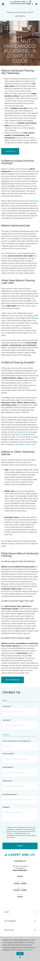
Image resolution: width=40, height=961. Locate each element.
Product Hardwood (12, 26)
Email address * (7, 767)
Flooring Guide (18, 24)
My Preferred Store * (9, 794)
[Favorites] (32, 4)
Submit (20, 846)
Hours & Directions (20, 870)
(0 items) (36, 4)
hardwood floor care (26, 444)
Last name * (6, 720)
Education (9, 930)
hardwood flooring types (27, 432)
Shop (7, 912)
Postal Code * (7, 781)
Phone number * (8, 753)
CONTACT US (10, 151)
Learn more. (28, 950)
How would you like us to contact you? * (16, 741)
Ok (20, 953)
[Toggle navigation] (3, 4)
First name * (6, 706)
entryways (5, 591)
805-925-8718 (20, 16)
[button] (29, 4)
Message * (6, 807)
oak (24, 646)
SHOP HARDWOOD (12, 680)
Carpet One (5, 24)
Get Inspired (10, 921)
